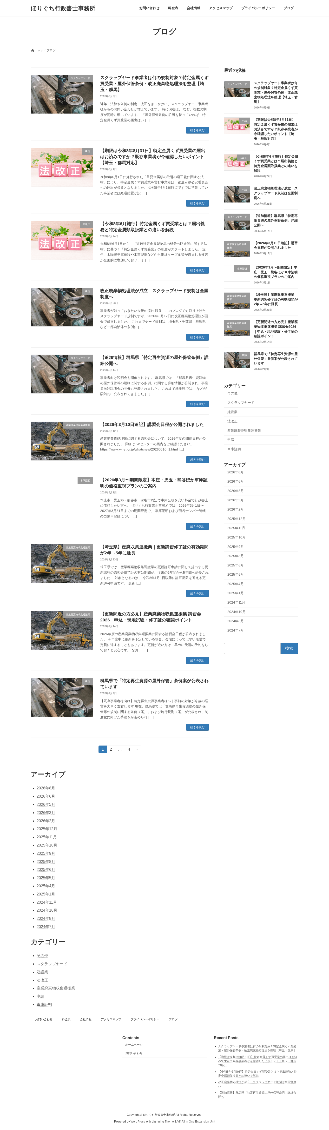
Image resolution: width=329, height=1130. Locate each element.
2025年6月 (235, 565)
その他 (232, 393)
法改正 (232, 421)
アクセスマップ (111, 1019)
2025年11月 (236, 528)
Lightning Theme (163, 1121)
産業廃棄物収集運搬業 (244, 430)
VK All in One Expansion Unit (196, 1121)
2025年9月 (235, 547)
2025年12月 (236, 519)
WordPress (138, 1121)
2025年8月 (235, 556)
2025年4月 (235, 584)
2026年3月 (235, 500)
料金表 (66, 1019)
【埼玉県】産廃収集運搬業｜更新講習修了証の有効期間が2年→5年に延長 (276, 299)
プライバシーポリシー (145, 1019)
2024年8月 (235, 621)
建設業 (232, 412)
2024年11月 (236, 602)
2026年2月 (235, 509)
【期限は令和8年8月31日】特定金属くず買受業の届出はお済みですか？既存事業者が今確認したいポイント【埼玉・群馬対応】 (152, 156)
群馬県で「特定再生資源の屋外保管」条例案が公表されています (276, 358)
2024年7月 (235, 630)
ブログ (173, 1019)
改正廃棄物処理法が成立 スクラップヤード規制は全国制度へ (276, 193)
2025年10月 (236, 537)
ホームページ (134, 1044)
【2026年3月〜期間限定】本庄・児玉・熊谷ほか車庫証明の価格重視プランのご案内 (276, 272)
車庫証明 (234, 449)
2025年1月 (235, 593)
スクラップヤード (240, 402)
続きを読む (197, 130)
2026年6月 (235, 482)
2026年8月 (235, 472)
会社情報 (86, 1019)
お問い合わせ (44, 1019)
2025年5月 (235, 574)
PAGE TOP (317, 1091)
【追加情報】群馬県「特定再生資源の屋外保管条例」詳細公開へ (276, 220)
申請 (230, 440)
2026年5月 (235, 491)
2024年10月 (236, 612)
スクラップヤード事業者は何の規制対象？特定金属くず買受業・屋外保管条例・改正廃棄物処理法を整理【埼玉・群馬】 (154, 83)
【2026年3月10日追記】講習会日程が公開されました (152, 424)
